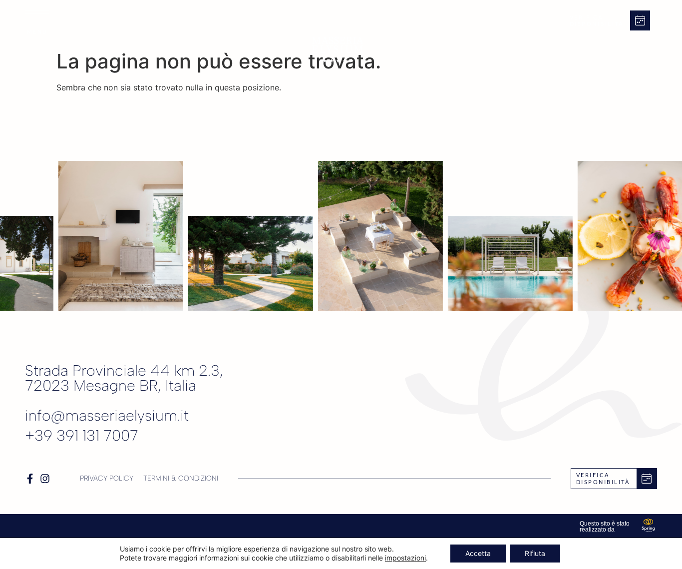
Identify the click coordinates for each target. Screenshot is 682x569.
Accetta (478, 553)
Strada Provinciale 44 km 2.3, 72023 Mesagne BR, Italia (124, 378)
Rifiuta (535, 553)
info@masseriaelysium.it (107, 415)
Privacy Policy (106, 478)
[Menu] (37, 12)
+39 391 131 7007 (81, 435)
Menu (37, 31)
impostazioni (405, 558)
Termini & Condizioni (180, 478)
